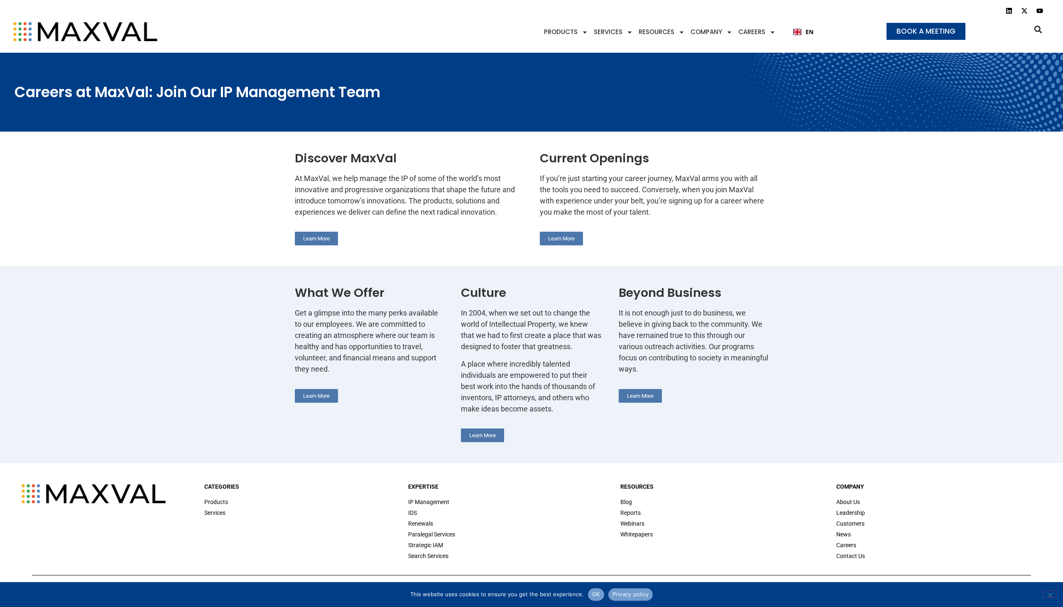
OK (596, 594)
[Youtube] (1039, 10)
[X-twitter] (1024, 10)
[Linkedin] (1009, 10)
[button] (1038, 29)
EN (809, 32)
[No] (1050, 594)
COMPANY (706, 31)
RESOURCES (656, 31)
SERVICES (608, 31)
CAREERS (751, 31)
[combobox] (803, 32)
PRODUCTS (561, 31)
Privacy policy (630, 594)
